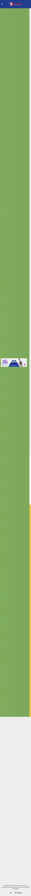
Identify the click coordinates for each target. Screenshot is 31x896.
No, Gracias (18, 893)
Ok (10, 893)
